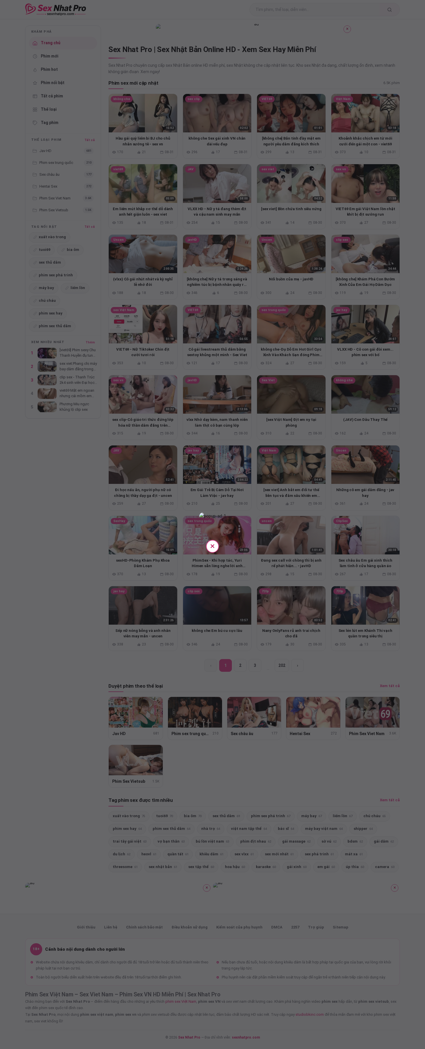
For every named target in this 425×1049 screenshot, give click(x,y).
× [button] (212, 546)
